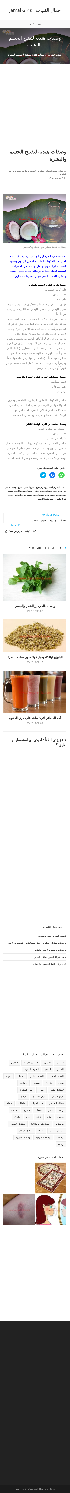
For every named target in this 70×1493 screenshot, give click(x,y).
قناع (28, 1117)
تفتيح (38, 487)
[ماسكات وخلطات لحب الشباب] (50, 1209)
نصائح (41, 1130)
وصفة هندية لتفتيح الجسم (44, 494)
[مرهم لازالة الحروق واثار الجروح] (19, 1209)
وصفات (60, 1137)
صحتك (14, 1110)
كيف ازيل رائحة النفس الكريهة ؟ (49, 964)
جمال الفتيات (55, 54)
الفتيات (20, 1076)
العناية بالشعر (36, 1076)
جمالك (23, 1096)
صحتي (60, 1117)
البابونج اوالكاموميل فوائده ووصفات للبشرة (35, 657)
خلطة (9, 1103)
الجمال (60, 1069)
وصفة (10, 490)
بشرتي (36, 1083)
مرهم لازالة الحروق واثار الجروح (49, 957)
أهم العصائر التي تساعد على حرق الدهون (35, 718)
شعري (27, 1110)
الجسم (50, 487)
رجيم (61, 1110)
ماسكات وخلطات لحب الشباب (50, 949)
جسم (8, 487)
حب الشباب (37, 1103)
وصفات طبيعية (43, 1137)
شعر (50, 1110)
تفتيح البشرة (29, 487)
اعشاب (60, 1062)
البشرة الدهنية (31, 1062)
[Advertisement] (35, 111)
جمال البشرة (26, 1089)
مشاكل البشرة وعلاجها (33, 170)
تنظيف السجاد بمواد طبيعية (52, 935)
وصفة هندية (61, 494)
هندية (60, 490)
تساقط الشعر (57, 1089)
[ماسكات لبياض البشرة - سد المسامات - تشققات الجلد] (19, 1178)
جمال (41, 1089)
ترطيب (23, 1083)
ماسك (17, 1117)
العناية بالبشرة (32, 1069)
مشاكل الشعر (57, 1130)
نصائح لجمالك (25, 1130)
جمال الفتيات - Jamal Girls (35, 10)
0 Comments (56, 178)
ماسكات (59, 1123)
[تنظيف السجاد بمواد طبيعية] (50, 1178)
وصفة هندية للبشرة (23, 494)
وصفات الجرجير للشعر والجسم (35, 606)
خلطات (21, 1103)
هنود (55, 490)
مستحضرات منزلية (40, 1123)
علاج (49, 1117)
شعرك (39, 1110)
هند (65, 490)
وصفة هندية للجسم (46, 498)
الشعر (48, 1069)
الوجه (8, 1076)
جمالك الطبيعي (56, 1103)
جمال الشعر (58, 1096)
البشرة (57, 487)
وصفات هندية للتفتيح (23, 490)
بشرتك (49, 1083)
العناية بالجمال (57, 1076)
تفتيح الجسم (17, 487)
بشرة (43, 487)
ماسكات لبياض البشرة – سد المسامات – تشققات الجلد (37, 942)
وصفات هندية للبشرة (42, 490)
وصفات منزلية (23, 1137)
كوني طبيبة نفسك (54, 170)
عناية (38, 1117)
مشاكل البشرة (17, 1123)
